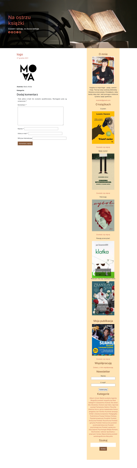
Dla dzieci (114, 403)
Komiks (101, 411)
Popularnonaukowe (96, 418)
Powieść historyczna (103, 423)
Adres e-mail (23, 133)
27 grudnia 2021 (22, 58)
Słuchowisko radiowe (98, 432)
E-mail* (103, 382)
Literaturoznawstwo (101, 414)
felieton (107, 407)
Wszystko (109, 436)
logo (20, 54)
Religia (109, 429)
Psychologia (102, 429)
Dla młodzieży (93, 405)
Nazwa (21, 129)
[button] (93, 256)
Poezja (101, 416)
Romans (115, 429)
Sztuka (98, 434)
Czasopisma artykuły (102, 403)
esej (105, 405)
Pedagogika (113, 414)
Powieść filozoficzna (103, 420)
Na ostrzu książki (19, 20)
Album (92, 398)
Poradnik (107, 418)
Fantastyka (100, 407)
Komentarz (22, 105)
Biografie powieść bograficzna (101, 400)
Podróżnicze (94, 416)
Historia (91, 409)
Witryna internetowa (25, 138)
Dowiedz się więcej (103, 147)
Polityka (107, 416)
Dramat (101, 405)
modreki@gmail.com (103, 100)
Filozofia (113, 407)
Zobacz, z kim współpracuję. (103, 367)
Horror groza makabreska (103, 409)
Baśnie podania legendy (108, 398)
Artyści (97, 398)
